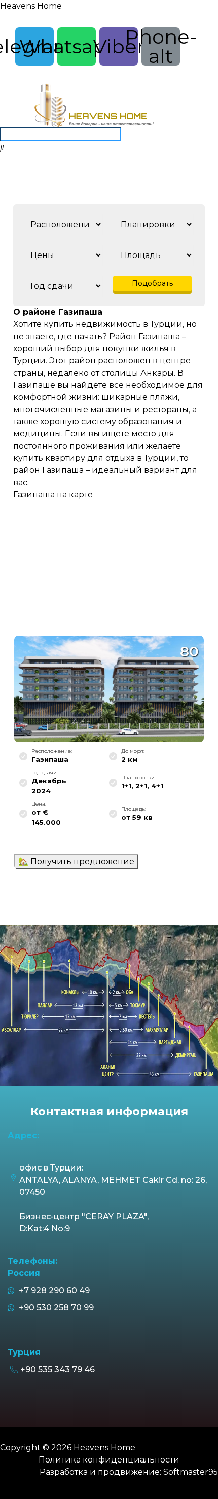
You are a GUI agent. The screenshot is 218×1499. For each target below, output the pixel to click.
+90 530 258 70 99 (54, 1307)
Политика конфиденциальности (109, 1460)
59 (136, 817)
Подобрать (152, 283)
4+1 (157, 786)
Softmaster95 (190, 1472)
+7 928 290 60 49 (52, 1290)
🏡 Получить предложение (76, 861)
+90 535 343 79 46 (57, 1369)
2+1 (141, 786)
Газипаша (49, 759)
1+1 (126, 786)
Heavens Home (31, 6)
